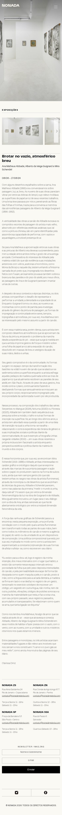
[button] (56, 131)
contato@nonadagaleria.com (15, 696)
